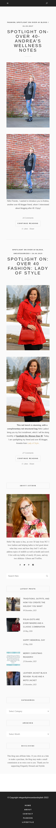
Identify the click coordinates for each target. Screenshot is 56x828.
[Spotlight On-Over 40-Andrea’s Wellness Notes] (28, 95)
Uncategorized (22, 253)
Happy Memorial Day (34, 640)
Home (28, 805)
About (28, 809)
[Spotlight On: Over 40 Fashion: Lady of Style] (28, 317)
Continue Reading (28, 223)
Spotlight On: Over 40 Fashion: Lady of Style (28, 266)
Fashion (11, 22)
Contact (28, 814)
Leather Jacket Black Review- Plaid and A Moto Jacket (35, 676)
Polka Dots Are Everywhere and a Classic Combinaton (34, 623)
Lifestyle (28, 822)
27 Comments (28, 453)
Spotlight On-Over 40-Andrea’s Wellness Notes (28, 41)
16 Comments (28, 218)
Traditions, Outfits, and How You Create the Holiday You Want (36, 602)
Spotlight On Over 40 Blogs (32, 22)
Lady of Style (33, 443)
